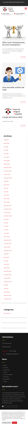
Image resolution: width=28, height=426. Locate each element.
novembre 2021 (7, 299)
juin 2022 (6, 285)
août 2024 (6, 219)
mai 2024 (6, 226)
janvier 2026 (7, 164)
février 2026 (7, 160)
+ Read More (23, 56)
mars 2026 (6, 157)
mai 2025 (6, 191)
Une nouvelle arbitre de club (13, 88)
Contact (5, 381)
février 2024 (7, 236)
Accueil (5, 365)
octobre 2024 (7, 212)
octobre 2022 (7, 278)
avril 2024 (6, 230)
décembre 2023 (7, 240)
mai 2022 (6, 288)
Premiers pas (6, 370)
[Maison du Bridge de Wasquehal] (9, 9)
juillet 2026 (6, 143)
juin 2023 (6, 261)
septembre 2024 (8, 216)
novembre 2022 (7, 274)
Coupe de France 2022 (12, 117)
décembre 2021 (7, 295)
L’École (5, 372)
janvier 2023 (7, 268)
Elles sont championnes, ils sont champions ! (13, 43)
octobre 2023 (7, 247)
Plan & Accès (6, 379)
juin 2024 (6, 223)
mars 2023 (6, 264)
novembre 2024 (7, 209)
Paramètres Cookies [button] (6, 422)
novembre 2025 (7, 171)
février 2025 (7, 198)
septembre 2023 (8, 250)
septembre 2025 (8, 178)
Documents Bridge (7, 374)
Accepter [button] (14, 422)
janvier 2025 (7, 202)
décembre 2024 (7, 205)
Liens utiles (6, 377)
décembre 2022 (7, 271)
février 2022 (7, 292)
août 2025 (6, 181)
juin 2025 (6, 188)
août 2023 (6, 254)
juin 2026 (6, 147)
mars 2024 (6, 233)
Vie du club (5, 367)
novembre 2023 (7, 243)
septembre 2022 (8, 281)
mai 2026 (6, 150)
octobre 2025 (7, 174)
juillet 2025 (6, 185)
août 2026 (6, 140)
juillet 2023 (6, 257)
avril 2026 (6, 153)
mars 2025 (6, 195)
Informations (7, 313)
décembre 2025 (7, 167)
